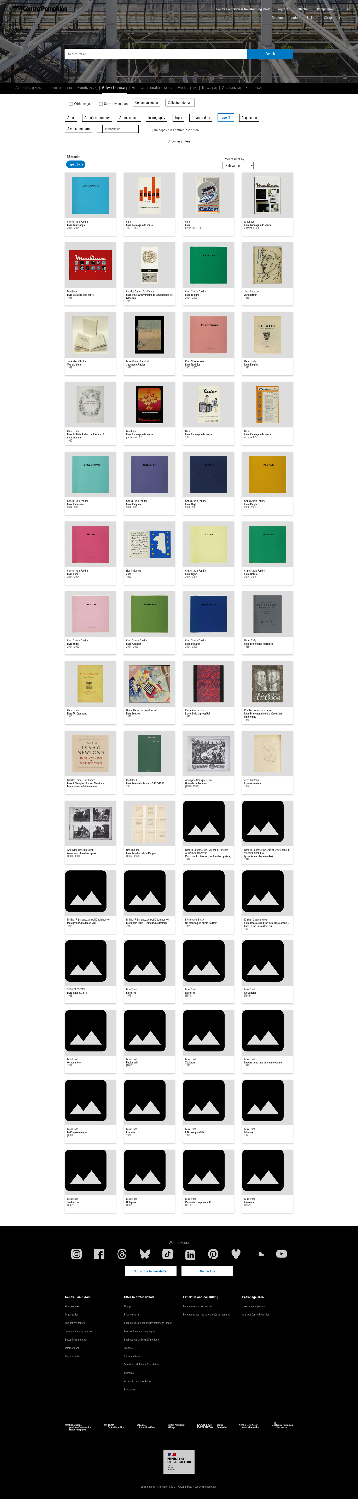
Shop (329, 17)
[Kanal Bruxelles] (215, 1429)
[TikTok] (167, 1255)
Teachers (128, 1347)
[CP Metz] (149, 1429)
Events (87, 87)
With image (81, 103)
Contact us (207, 1271)
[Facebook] (99, 1255)
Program (282, 9)
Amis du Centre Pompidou (256, 1314)
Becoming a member (76, 1339)
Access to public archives (137, 1381)
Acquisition (249, 117)
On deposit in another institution (176, 130)
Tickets (312, 18)
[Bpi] (81, 1429)
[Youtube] (281, 1255)
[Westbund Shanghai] (252, 1429)
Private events (131, 1314)
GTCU (172, 1486)
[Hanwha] (282, 1429)
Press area (129, 1389)
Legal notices (148, 1486)
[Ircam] (117, 1429)
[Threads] (122, 1255)
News (209, 87)
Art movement (129, 117)
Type (226, 117)
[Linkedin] (190, 1255)
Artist (71, 117)
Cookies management (206, 1486)
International (72, 1347)
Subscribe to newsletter (151, 1271)
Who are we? (72, 1306)
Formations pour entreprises (198, 1306)
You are (345, 18)
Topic (178, 117)
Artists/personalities (152, 87)
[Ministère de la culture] (179, 1462)
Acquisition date (78, 129)
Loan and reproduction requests (140, 1331)
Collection (303, 9)
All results (28, 87)
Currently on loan (115, 103)
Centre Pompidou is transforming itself (244, 9)
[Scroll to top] (348, 1489)
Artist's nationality (97, 117)
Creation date (201, 117)
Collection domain (180, 102)
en (349, 9)
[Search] (340, 6)
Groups (128, 1306)
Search (270, 54)
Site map (162, 1486)
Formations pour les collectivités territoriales (206, 1314)
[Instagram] (76, 1255)
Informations (59, 87)
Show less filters (179, 141)
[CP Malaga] (179, 1429)
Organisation (72, 1314)
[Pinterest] (213, 1255)
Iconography (156, 117)
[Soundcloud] (258, 1255)
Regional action (73, 1356)
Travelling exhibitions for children (141, 1364)
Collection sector (146, 102)
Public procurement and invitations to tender (148, 1322)
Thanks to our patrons (253, 1306)
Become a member (287, 17)
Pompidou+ (325, 9)
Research (129, 1373)
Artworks (114, 87)
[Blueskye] (144, 1255)
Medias (187, 87)
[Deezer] (236, 1255)
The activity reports (75, 1322)
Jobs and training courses (78, 1331)
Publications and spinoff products (141, 1339)
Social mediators (133, 1356)
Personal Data (185, 1486)
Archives (231, 87)
